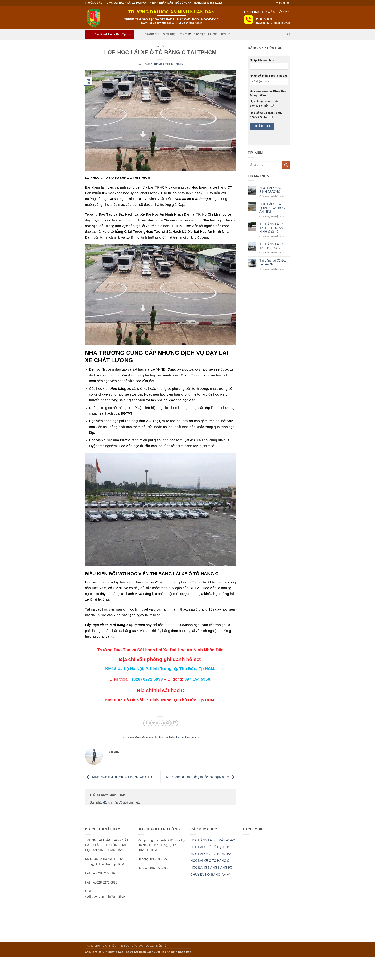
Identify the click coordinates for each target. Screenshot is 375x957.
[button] (109, 34)
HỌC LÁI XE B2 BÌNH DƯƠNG (270, 189)
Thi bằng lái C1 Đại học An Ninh (272, 262)
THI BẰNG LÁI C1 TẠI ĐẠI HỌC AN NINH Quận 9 (272, 228)
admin (179, 64)
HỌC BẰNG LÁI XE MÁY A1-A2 (212, 840)
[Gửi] (286, 164)
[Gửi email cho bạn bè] (160, 723)
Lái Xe (212, 34)
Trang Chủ (152, 34)
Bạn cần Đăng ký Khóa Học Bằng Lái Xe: (268, 93)
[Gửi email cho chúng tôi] (288, 3)
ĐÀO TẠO (199, 34)
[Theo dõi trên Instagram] (280, 3)
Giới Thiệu (170, 34)
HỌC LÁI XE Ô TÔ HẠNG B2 (210, 854)
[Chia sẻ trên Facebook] (146, 723)
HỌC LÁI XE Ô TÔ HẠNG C (209, 860)
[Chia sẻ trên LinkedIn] (174, 723)
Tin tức (185, 34)
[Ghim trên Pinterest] (167, 723)
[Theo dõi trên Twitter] (284, 3)
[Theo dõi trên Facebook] (277, 3)
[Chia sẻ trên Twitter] (153, 723)
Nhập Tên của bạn (262, 60)
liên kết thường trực (187, 737)
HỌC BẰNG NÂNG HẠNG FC (211, 867)
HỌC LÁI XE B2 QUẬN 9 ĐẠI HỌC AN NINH (272, 208)
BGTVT (126, 413)
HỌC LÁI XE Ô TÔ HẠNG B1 (210, 847)
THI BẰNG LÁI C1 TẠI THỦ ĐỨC (272, 246)
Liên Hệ (225, 34)
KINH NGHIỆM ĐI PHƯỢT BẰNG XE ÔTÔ (121, 777)
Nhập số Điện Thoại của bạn (269, 75)
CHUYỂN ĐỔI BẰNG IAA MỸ (210, 874)
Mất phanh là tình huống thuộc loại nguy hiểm (198, 777)
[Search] (288, 34)
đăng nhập (110, 802)
